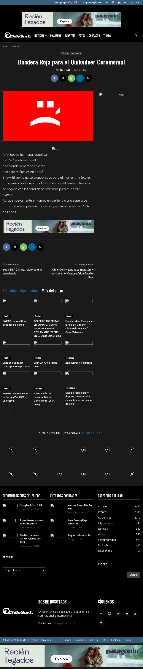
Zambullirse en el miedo (78, 362)
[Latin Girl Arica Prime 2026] (47, 350)
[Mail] (125, 2)
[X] (131, 2)
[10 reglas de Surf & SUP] (10, 509)
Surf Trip (70, 35)
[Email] (88, 78)
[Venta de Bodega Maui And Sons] (57, 509)
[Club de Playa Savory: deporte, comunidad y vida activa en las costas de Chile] (79, 381)
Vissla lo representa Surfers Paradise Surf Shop (30, 538)
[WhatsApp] (71, 78)
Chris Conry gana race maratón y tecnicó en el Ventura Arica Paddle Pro (72, 273)
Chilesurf (65, 69)
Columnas (55, 35)
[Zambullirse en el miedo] (79, 350)
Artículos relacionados (20, 290)
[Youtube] (137, 2)
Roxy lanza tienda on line (79, 535)
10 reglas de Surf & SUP (31, 505)
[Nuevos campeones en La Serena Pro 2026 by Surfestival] (16, 381)
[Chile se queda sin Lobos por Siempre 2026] (16, 350)
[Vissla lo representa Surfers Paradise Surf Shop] (10, 538)
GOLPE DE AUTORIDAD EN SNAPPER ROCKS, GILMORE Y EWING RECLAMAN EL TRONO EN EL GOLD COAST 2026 (47, 328)
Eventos (65, 53)
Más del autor (52, 290)
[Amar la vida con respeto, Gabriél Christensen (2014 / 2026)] (47, 381)
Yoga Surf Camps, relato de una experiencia (22, 271)
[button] (135, 36)
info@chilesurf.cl (65, 623)
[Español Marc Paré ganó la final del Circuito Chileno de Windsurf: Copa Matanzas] (79, 308)
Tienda (107, 35)
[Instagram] (113, 2)
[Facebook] (107, 2)
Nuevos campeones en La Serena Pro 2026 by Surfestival (15, 397)
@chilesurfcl (92, 433)
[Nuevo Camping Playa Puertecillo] (57, 523)
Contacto (94, 35)
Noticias (39, 35)
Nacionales (76, 53)
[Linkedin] (119, 2)
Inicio (5, 46)
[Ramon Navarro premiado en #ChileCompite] (10, 525)
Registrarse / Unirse (92, 2)
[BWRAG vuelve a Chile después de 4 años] (16, 308)
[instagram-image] (11, 449)
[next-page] (11, 412)
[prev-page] (5, 412)
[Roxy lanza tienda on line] (57, 540)
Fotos (82, 35)
